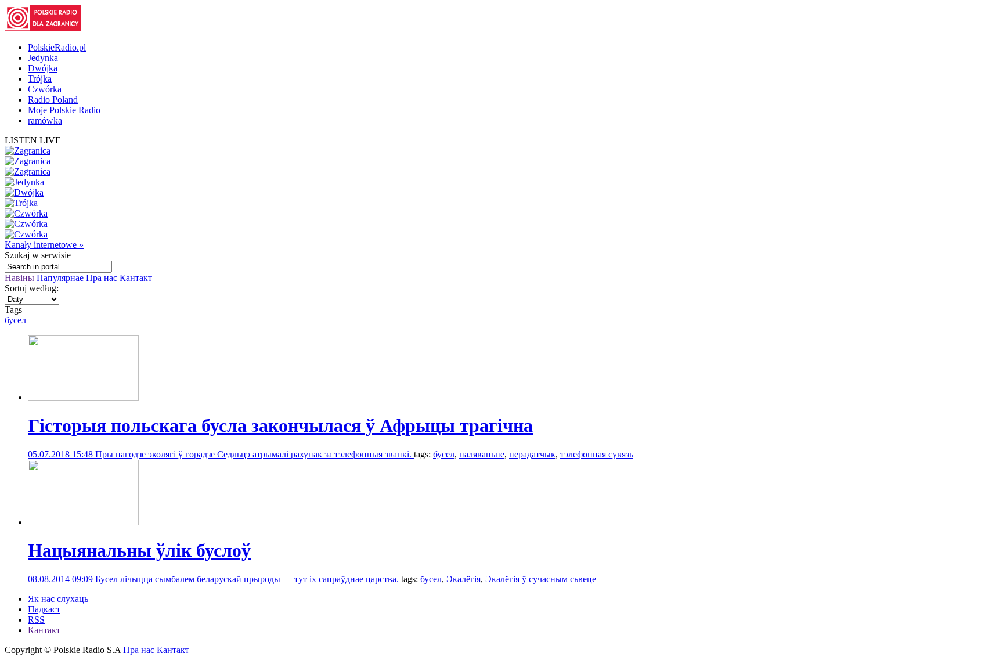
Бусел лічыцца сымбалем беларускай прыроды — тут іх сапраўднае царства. (248, 579)
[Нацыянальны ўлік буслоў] (83, 522)
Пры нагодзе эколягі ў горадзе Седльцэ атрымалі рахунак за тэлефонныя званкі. (254, 454)
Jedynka (43, 58)
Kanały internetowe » (44, 245)
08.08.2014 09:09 (61, 579)
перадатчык (532, 454)
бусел (15, 320)
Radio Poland (53, 99)
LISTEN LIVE (33, 140)
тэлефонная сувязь (596, 454)
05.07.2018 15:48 (61, 454)
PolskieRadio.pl (57, 47)
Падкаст (44, 609)
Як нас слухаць (58, 599)
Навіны (21, 278)
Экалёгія (463, 579)
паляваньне (481, 454)
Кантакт (136, 278)
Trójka (40, 79)
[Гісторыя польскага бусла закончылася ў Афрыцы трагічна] (83, 397)
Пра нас (103, 278)
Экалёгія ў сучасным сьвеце (540, 579)
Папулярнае (61, 278)
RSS (36, 620)
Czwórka (45, 89)
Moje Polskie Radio (64, 110)
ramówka (45, 120)
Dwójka (42, 68)
